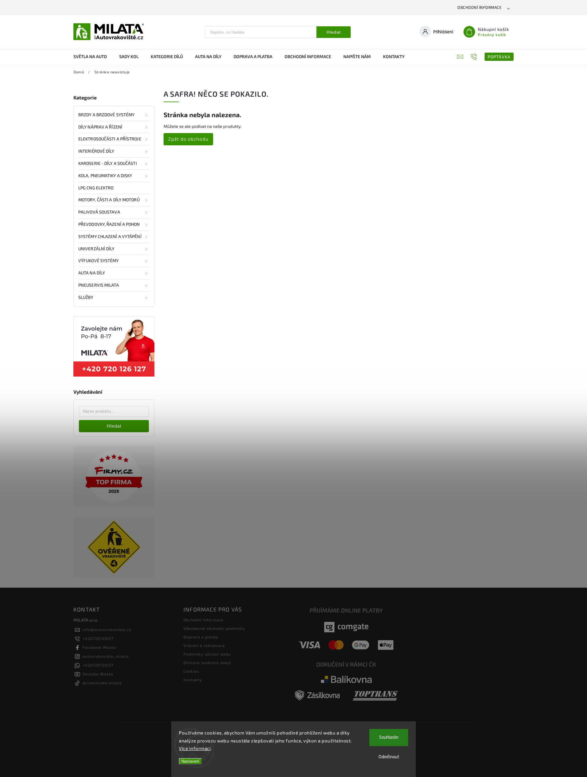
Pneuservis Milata (98, 285)
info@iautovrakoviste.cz (107, 629)
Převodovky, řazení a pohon (109, 224)
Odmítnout (388, 757)
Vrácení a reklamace (204, 645)
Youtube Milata (98, 673)
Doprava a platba (200, 636)
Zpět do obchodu (188, 139)
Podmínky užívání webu (207, 654)
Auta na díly (91, 272)
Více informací (195, 748)
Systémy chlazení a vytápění (110, 236)
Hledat (334, 32)
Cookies (191, 671)
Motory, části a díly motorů (109, 199)
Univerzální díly (96, 248)
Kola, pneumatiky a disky (105, 175)
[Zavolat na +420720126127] (474, 56)
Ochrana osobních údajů (207, 662)
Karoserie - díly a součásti (107, 163)
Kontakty (192, 679)
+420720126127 (98, 638)
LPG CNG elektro (96, 187)
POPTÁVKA (499, 56)
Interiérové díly (96, 151)
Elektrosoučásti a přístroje (109, 138)
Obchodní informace (479, 7)
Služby (86, 297)
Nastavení (190, 761)
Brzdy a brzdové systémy (106, 114)
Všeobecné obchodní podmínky (214, 628)
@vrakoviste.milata (102, 682)
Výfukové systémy (98, 260)
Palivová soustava (99, 211)
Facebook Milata (99, 647)
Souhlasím (388, 737)
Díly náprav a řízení (100, 126)
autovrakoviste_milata (106, 656)
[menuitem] (93, 56)
